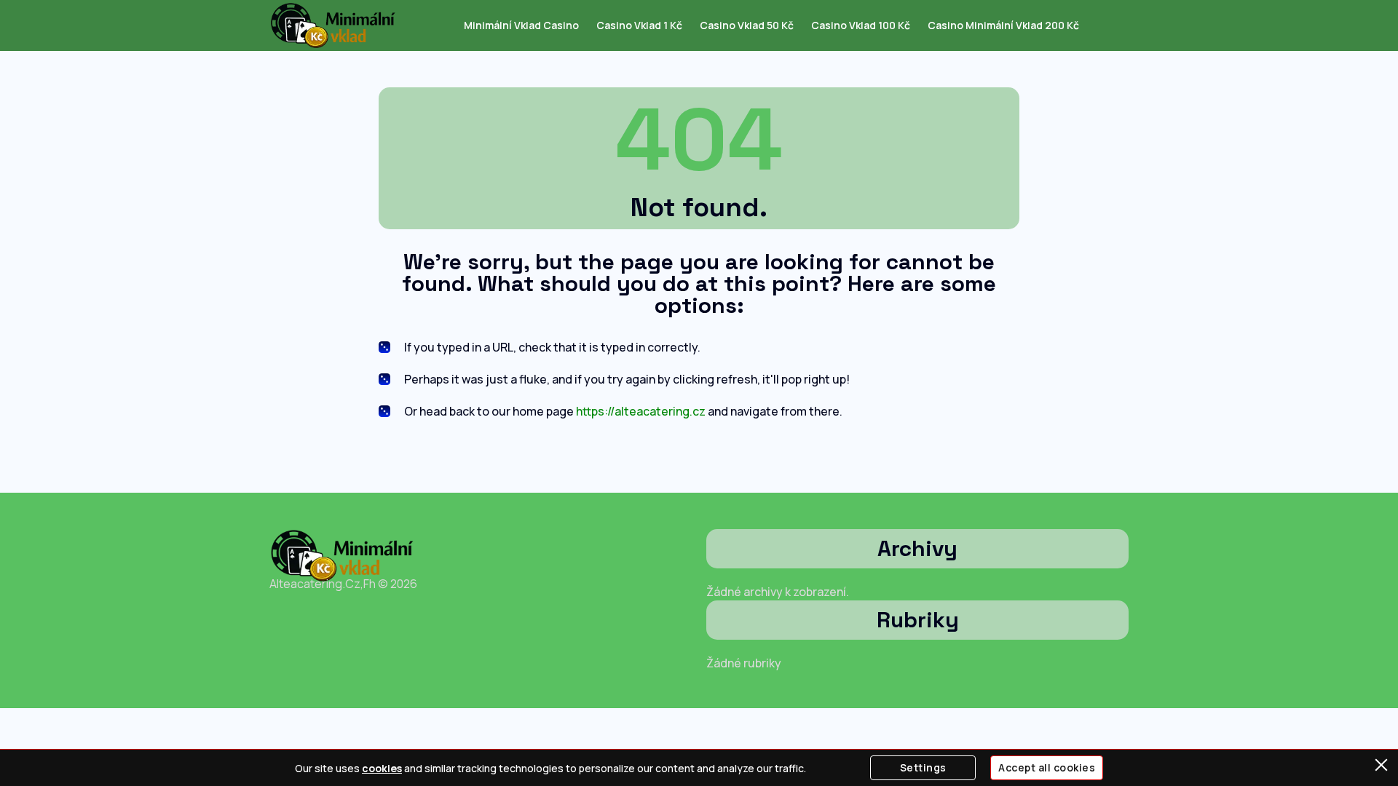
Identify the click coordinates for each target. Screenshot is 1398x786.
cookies (382, 768)
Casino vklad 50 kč (747, 25)
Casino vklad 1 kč (639, 25)
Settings (923, 767)
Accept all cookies (1046, 767)
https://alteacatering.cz (641, 411)
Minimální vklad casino (521, 25)
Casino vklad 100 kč (860, 25)
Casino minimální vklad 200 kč (1003, 25)
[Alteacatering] (333, 25)
